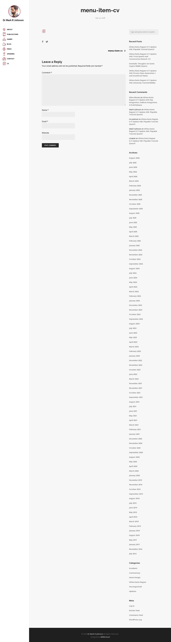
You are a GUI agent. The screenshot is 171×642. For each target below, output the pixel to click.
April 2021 (133, 420)
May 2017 (133, 540)
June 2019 (133, 508)
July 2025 (132, 218)
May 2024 (133, 282)
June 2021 (133, 411)
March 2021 (134, 425)
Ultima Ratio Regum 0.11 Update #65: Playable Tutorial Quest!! (143, 112)
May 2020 (133, 461)
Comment (47, 72)
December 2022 (135, 360)
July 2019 (132, 503)
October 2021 (134, 393)
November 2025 (135, 199)
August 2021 (134, 402)
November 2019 (135, 485)
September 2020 (136, 452)
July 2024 (132, 273)
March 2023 (134, 347)
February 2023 (135, 351)
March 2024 (134, 291)
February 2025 (135, 241)
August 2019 (134, 498)
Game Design (134, 577)
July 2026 (132, 163)
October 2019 (134, 489)
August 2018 (134, 535)
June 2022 (133, 374)
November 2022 (135, 365)
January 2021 (134, 434)
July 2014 (132, 554)
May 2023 (133, 337)
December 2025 (135, 195)
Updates (132, 591)
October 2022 (134, 370)
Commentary (134, 573)
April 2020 (133, 466)
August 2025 (134, 213)
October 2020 (134, 448)
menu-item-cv (115, 50)
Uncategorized (135, 587)
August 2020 (134, 457)
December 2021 (135, 383)
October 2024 (134, 259)
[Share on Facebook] (42, 41)
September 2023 (136, 319)
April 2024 (133, 287)
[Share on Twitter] (47, 41)
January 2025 (134, 245)
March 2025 (134, 236)
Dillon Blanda (134, 97)
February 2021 (135, 429)
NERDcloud (105, 637)
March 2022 (134, 379)
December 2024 (135, 250)
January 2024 (134, 301)
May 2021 (133, 416)
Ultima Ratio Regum (137, 582)
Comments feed (136, 615)
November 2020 (135, 443)
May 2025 (133, 227)
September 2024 (136, 264)
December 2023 (135, 305)
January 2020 (134, 475)
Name (45, 110)
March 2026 (134, 181)
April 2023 (133, 342)
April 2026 (133, 176)
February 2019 (135, 526)
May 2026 (133, 172)
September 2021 (136, 397)
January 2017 (134, 544)
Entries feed (134, 610)
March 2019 (134, 521)
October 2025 (134, 204)
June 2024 (133, 278)
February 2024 (135, 296)
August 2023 (134, 324)
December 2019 (135, 480)
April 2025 (133, 232)
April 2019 (133, 517)
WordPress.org (135, 620)
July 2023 (132, 328)
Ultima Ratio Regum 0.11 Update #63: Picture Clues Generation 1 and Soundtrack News (142, 73)
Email (45, 121)
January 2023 (134, 356)
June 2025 (133, 222)
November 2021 (135, 388)
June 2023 (133, 333)
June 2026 (133, 167)
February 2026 (135, 186)
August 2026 (134, 158)
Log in (131, 606)
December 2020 (135, 439)
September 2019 (136, 494)
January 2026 (134, 190)
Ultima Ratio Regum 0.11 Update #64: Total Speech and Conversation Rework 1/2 (142, 56)
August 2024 (134, 268)
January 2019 (134, 531)
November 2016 (135, 549)
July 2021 (132, 406)
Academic (133, 568)
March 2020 (134, 471)
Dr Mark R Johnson (13, 20)
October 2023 (134, 314)
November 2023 (135, 310)
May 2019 (133, 512)
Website (45, 133)
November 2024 (135, 255)
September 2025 (136, 209)
